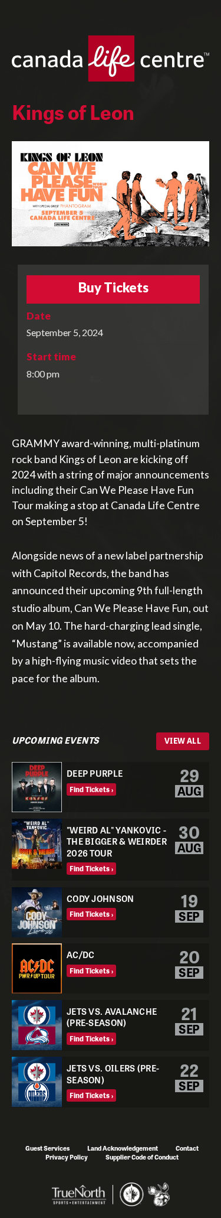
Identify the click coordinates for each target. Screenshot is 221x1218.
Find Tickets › (91, 789)
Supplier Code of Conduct (142, 1156)
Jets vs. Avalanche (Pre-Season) (112, 1017)
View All (182, 740)
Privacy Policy (66, 1156)
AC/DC (81, 954)
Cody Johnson (100, 898)
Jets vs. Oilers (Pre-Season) (113, 1073)
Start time (51, 356)
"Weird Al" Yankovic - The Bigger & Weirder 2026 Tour (117, 841)
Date (39, 316)
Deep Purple (95, 773)
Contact (187, 1147)
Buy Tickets (113, 288)
